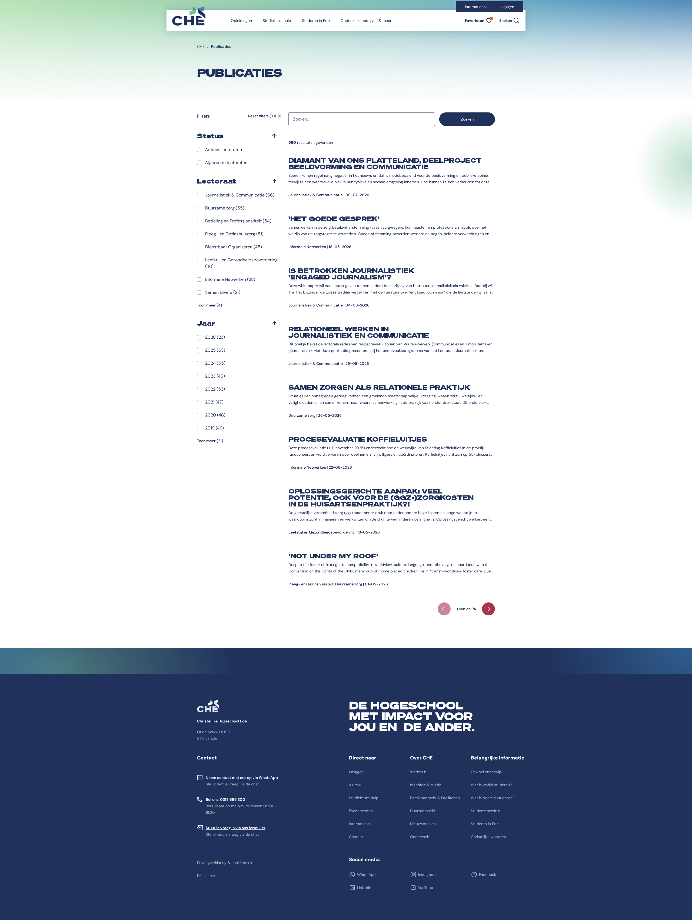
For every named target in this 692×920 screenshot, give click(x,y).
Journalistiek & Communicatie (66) (239, 195)
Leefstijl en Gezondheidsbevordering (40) (241, 263)
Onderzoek (419, 836)
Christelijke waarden (488, 836)
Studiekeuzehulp (277, 20)
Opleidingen (241, 20)
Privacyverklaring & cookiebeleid (225, 862)
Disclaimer (206, 875)
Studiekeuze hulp (363, 797)
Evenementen (361, 810)
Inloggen (507, 6)
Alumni (355, 784)
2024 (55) (215, 363)
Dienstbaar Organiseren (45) (233, 247)
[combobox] (361, 119)
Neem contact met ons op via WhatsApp (242, 777)
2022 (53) (215, 389)
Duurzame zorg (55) (224, 208)
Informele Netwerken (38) (230, 279)
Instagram (426, 874)
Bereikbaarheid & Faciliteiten (435, 797)
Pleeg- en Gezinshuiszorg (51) (234, 234)
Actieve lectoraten (223, 149)
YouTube (425, 887)
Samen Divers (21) (222, 292)
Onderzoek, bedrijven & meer (366, 20)
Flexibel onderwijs (486, 771)
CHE (201, 46)
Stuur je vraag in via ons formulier (235, 827)
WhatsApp (366, 874)
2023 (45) (215, 376)
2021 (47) (214, 402)
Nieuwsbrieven (423, 823)
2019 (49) (214, 428)
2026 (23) (215, 337)
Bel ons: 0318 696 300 (225, 799)
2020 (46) (215, 415)
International (476, 6)
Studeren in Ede (316, 20)
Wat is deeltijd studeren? (492, 797)
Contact (356, 836)
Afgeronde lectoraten (226, 162)
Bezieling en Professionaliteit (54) (238, 221)
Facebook (487, 874)
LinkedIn (364, 887)
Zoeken (467, 119)
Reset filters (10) (262, 116)
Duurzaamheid (422, 810)
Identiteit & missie (425, 784)
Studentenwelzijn (485, 810)
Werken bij (419, 771)
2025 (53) (215, 350)
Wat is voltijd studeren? (491, 784)
